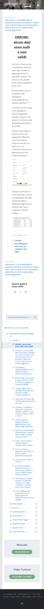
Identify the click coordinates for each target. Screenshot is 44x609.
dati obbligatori (21, 244)
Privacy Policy (15, 597)
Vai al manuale (22, 552)
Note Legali (26, 597)
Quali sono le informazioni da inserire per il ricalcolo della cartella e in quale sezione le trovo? (24, 433)
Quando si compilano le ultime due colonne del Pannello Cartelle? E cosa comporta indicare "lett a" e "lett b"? (24, 411)
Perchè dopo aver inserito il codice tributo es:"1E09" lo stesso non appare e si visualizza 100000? (24, 381)
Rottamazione (17, 516)
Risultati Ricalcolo (18, 524)
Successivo (10, 17)
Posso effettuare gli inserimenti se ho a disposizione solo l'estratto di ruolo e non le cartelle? (24, 495)
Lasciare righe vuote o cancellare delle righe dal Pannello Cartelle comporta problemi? (24, 391)
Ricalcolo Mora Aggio (20, 520)
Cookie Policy (36, 597)
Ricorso (15, 508)
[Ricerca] (35, 317)
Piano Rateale (17, 504)
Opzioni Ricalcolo (18, 512)
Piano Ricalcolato (18, 532)
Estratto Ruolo (17, 528)
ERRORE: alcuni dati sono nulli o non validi (24, 345)
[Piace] (15, 292)
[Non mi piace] (25, 292)
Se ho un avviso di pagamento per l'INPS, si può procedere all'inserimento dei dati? (24, 452)
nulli (16, 246)
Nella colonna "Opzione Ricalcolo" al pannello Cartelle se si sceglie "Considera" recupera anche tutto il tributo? (23, 482)
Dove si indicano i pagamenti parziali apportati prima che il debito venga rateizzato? (24, 423)
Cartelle (18, 240)
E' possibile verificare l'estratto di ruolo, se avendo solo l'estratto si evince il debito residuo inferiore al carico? (24, 470)
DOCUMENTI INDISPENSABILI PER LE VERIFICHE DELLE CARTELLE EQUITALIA (24, 370)
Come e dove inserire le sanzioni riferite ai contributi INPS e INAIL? (24, 443)
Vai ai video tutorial (22, 577)
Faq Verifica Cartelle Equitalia (22, 333)
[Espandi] (36, 504)
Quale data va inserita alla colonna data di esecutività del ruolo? (25, 401)
